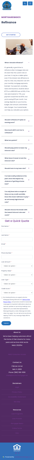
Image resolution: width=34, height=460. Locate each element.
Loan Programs (17, 414)
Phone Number (6, 253)
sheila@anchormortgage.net (17, 375)
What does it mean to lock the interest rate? (15, 159)
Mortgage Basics (17, 423)
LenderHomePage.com (23, 457)
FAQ (17, 433)
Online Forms (17, 428)
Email (3, 244)
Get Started (11, 35)
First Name (5, 226)
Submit (6, 323)
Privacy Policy (7, 302)
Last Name (5, 235)
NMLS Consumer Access (17, 354)
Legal (17, 387)
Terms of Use (26, 299)
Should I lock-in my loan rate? (15, 168)
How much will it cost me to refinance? (14, 131)
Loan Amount (6, 262)
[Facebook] (15, 453)
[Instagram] (18, 453)
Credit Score (6, 289)
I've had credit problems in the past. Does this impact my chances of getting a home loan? (16, 180)
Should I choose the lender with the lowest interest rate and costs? (16, 212)
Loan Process (17, 419)
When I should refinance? (14, 63)
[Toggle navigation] (30, 3)
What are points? (11, 140)
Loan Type (5, 280)
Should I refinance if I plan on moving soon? (15, 121)
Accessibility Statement (17, 397)
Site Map (17, 402)
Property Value (6, 271)
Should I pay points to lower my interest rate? (16, 149)
